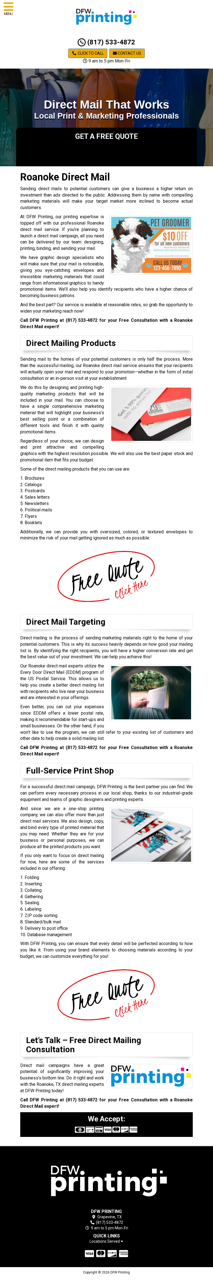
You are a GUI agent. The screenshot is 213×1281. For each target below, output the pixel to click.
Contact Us (129, 53)
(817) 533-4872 (110, 42)
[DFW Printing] (106, 1178)
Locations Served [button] (105, 1241)
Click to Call (90, 53)
